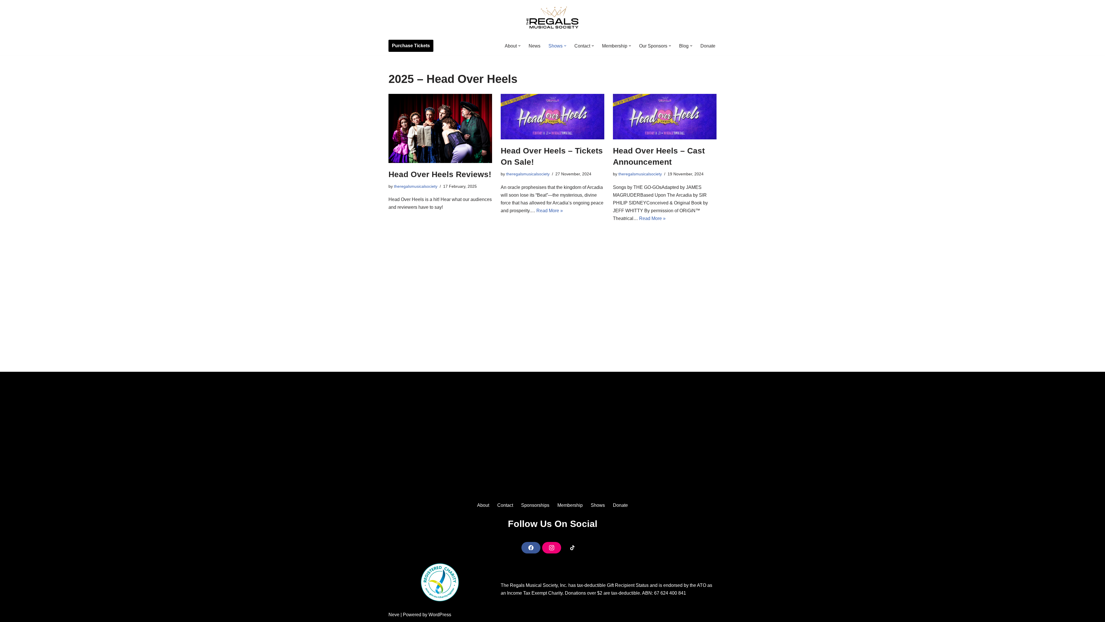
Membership (570, 505)
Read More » (549, 210)
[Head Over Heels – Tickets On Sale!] (552, 116)
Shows (598, 505)
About (483, 505)
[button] (519, 46)
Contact (505, 505)
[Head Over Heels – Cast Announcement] (665, 116)
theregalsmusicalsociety (415, 186)
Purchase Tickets (411, 45)
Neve (393, 614)
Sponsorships (535, 505)
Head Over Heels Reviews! (439, 174)
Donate (707, 45)
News (534, 45)
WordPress (439, 614)
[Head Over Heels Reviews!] (440, 128)
